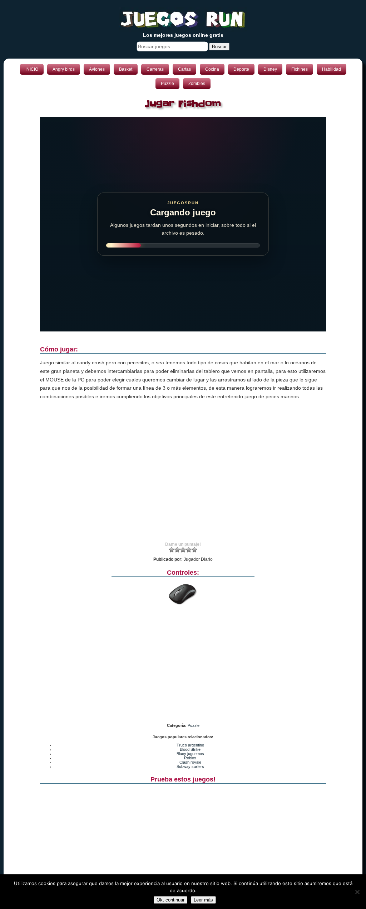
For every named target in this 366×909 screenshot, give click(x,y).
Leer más (203, 900)
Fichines (299, 69)
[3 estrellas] (183, 550)
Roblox (190, 758)
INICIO (31, 69)
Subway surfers (190, 766)
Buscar (219, 46)
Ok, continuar (170, 900)
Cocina (212, 69)
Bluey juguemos (190, 753)
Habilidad (331, 69)
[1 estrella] (171, 550)
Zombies (196, 83)
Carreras (155, 69)
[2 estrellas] (177, 550)
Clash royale (190, 762)
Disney (270, 69)
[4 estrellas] (189, 550)
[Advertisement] (183, 478)
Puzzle (167, 83)
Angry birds (64, 69)
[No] (357, 891)
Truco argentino (190, 745)
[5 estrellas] (194, 550)
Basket (125, 69)
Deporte (241, 69)
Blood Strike (190, 749)
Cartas (184, 69)
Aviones (97, 69)
